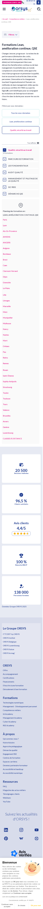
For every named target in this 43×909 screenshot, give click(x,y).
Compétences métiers (17, 19)
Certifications (8, 678)
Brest (5, 259)
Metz (5, 312)
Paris (5, 220)
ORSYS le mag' (9, 653)
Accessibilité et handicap (13, 769)
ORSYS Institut (9, 638)
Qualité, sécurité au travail (20, 130)
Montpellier (8, 318)
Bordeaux (7, 254)
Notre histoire (8, 742)
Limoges (6, 300)
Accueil (5, 19)
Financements (8, 682)
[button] (4, 9)
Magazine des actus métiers (14, 790)
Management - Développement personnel (20, 706)
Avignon (6, 248)
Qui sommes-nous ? (11, 739)
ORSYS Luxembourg (11, 645)
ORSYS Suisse (8, 649)
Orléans (6, 346)
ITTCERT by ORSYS (11, 634)
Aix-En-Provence (10, 231)
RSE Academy (8, 725)
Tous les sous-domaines (20, 113)
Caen (5, 265)
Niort (5, 340)
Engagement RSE (10, 754)
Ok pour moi (36, 905)
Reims (5, 357)
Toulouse (6, 398)
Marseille (7, 306)
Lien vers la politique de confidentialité (14, 897)
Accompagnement (10, 674)
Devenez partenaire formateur (15, 765)
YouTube (6, 801)
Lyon (5, 225)
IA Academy (8, 714)
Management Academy (12, 718)
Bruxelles (7, 416)
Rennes (6, 363)
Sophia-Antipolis (9, 381)
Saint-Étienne (8, 376)
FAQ (5, 786)
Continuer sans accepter (7, 905)
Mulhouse (7, 323)
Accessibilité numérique (12, 773)
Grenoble (7, 282)
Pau (4, 352)
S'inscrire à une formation (13, 685)
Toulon (5, 393)
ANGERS (6, 242)
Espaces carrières (10, 761)
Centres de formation (11, 758)
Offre (5, 670)
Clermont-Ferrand (10, 271)
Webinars (7, 798)
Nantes (6, 335)
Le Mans (6, 288)
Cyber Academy (9, 721)
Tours (5, 404)
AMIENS (6, 237)
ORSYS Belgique (9, 642)
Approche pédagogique (12, 746)
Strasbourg (7, 387)
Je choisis (21, 905)
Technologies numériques (13, 702)
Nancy (5, 329)
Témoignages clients (11, 794)
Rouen (5, 370)
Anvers (6, 421)
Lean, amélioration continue (20, 121)
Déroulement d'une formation (15, 689)
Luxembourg (8, 433)
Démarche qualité (10, 750)
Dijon (5, 277)
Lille (4, 295)
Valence (6, 410)
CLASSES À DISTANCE (12, 438)
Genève (6, 427)
